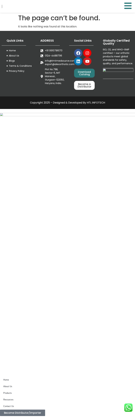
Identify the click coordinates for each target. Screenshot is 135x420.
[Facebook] (78, 53)
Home (6, 380)
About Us (7, 386)
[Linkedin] (78, 61)
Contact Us (8, 406)
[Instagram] (87, 53)
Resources (8, 399)
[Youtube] (87, 61)
